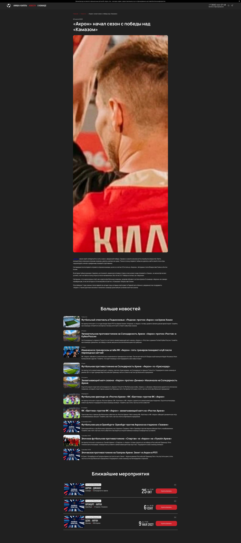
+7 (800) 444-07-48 (217, 5)
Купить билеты (166, 491)
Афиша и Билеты (20, 5)
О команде (42, 5)
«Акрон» (76, 259)
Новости (32, 5)
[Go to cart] (232, 5)
